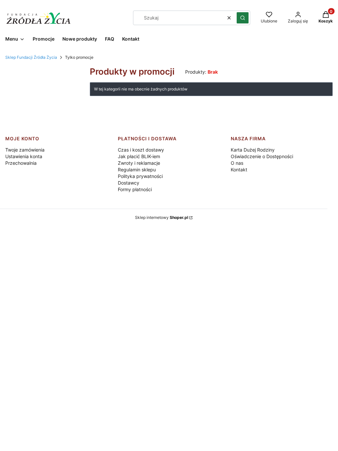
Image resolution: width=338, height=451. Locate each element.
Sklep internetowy (161, 217)
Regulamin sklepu (137, 169)
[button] (243, 17)
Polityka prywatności (140, 176)
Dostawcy (128, 183)
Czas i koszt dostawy (141, 150)
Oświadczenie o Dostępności (262, 156)
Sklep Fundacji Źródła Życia (31, 57)
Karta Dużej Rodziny (253, 150)
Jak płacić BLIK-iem (139, 156)
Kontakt (239, 169)
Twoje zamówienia (25, 150)
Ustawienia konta (23, 156)
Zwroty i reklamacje (139, 163)
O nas (237, 163)
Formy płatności (135, 189)
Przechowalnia (21, 163)
